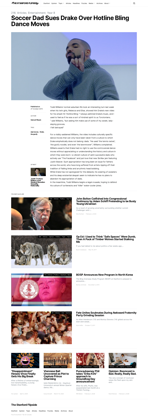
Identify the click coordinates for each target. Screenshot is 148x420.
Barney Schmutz (81, 285)
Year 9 (69, 237)
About (106, 3)
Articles (68, 3)
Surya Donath (48, 394)
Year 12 (69, 199)
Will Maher (79, 394)
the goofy (34, 134)
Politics (62, 199)
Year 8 (51, 12)
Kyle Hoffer (79, 325)
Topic (60, 3)
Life (63, 313)
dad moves (34, 132)
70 (45, 275)
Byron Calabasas (81, 250)
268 (40, 237)
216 (13, 12)
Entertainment (37, 12)
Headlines (76, 3)
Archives (100, 3)
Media (91, 3)
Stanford (46, 3)
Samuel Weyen (36, 120)
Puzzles (84, 3)
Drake (42, 132)
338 (51, 199)
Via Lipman (14, 394)
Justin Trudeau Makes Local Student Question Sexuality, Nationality (38, 182)
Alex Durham (80, 214)
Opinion (54, 3)
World (69, 275)
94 (52, 313)
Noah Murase (113, 394)
